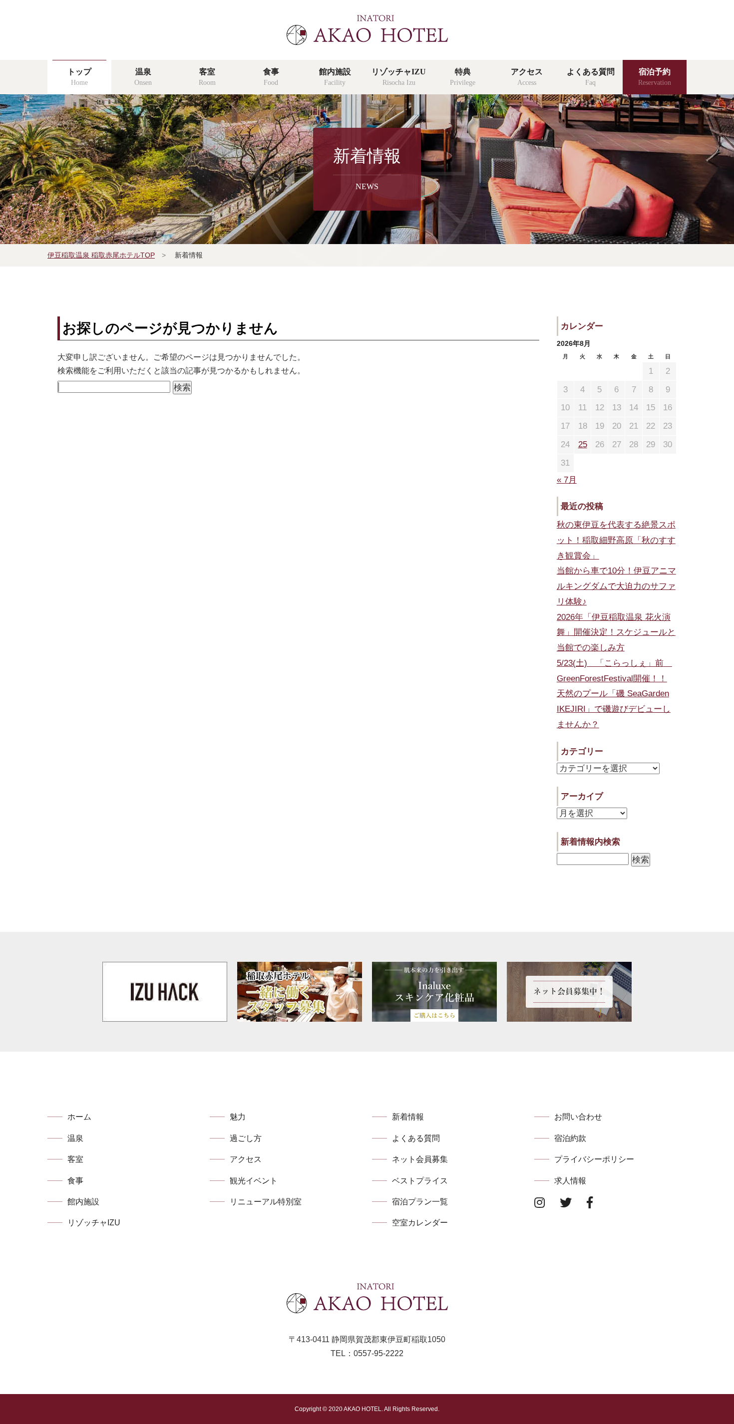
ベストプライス (420, 1180)
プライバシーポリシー (594, 1159)
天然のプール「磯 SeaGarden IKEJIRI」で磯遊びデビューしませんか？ (614, 709)
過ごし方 (246, 1138)
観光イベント (254, 1180)
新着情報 (408, 1117)
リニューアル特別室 (266, 1201)
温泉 (75, 1138)
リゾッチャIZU (93, 1222)
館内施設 (83, 1201)
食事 (75, 1180)
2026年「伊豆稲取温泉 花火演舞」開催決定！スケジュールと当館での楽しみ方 (616, 632)
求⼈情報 (570, 1180)
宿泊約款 (570, 1138)
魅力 (238, 1117)
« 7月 (567, 480)
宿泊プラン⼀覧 (420, 1201)
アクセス (246, 1159)
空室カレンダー (420, 1222)
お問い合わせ (578, 1117)
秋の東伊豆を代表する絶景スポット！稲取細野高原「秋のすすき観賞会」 (616, 540)
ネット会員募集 (420, 1159)
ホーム (79, 1117)
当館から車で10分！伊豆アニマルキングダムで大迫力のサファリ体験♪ (616, 586)
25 (582, 444)
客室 (75, 1159)
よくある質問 (416, 1138)
